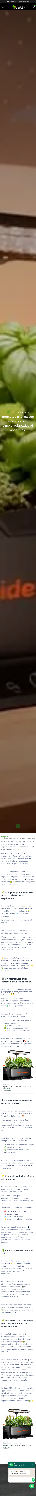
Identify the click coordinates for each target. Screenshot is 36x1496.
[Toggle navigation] (2, 7)
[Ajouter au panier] (18, 1066)
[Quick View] (14, 1066)
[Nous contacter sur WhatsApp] (31, 1486)
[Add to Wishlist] (22, 1066)
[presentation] (1, 1070)
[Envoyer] (33, 1480)
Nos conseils (5, 836)
